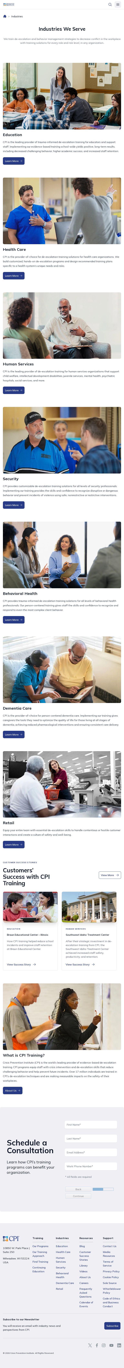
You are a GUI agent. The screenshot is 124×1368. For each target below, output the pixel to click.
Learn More (12, 161)
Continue (78, 1196)
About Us (10, 1090)
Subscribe (112, 1325)
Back (78, 1189)
